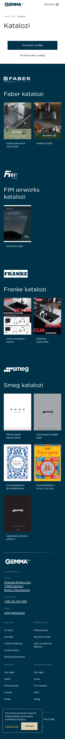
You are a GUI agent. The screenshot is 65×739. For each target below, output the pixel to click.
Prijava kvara (41, 630)
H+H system (40, 685)
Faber (7, 679)
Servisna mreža (42, 637)
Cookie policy (11, 650)
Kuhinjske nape (14, 246)
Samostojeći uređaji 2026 (47, 436)
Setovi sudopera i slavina (15, 340)
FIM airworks (11, 685)
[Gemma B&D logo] (14, 4)
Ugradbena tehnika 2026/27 (16, 537)
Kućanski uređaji (32, 45)
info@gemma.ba (14, 612)
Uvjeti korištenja (13, 643)
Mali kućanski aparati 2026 (13, 436)
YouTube (48, 719)
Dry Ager (9, 672)
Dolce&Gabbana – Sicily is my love (46, 487)
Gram (37, 679)
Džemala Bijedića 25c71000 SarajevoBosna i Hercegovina (17, 586)
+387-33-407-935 (15, 601)
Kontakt (8, 637)
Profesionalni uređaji (32, 55)
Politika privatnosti (14, 657)
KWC (36, 692)
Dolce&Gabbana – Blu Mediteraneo (16, 487)
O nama (8, 630)
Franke (8, 692)
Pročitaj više (12, 726)
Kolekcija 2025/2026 (42, 340)
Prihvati (29, 726)
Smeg (7, 699)
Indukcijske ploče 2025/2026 (15, 145)
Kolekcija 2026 (44, 143)
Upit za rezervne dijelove (43, 645)
